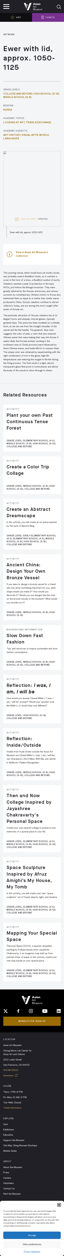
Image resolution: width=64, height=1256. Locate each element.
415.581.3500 (10, 1070)
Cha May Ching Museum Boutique (20, 1145)
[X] (5, 1011)
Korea (7, 110)
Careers (7, 1178)
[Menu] (6, 6)
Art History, (12, 135)
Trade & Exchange (38, 122)
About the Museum (12, 1167)
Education (8, 1135)
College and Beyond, (18, 94)
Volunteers (8, 1183)
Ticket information (12, 1108)
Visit (5, 1124)
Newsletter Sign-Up (32, 1021)
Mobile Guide (10, 1151)
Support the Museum (13, 1140)
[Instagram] (31, 1011)
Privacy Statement (32, 1252)
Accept (32, 1235)
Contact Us (9, 1189)
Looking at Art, (14, 122)
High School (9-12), (46, 94)
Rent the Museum (12, 1194)
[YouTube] (44, 1011)
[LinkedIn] (59, 1011)
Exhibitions (8, 1130)
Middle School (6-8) (17, 97)
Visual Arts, (30, 135)
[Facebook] (18, 1011)
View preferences (32, 1244)
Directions (8, 1075)
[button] (59, 1205)
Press (6, 1172)
